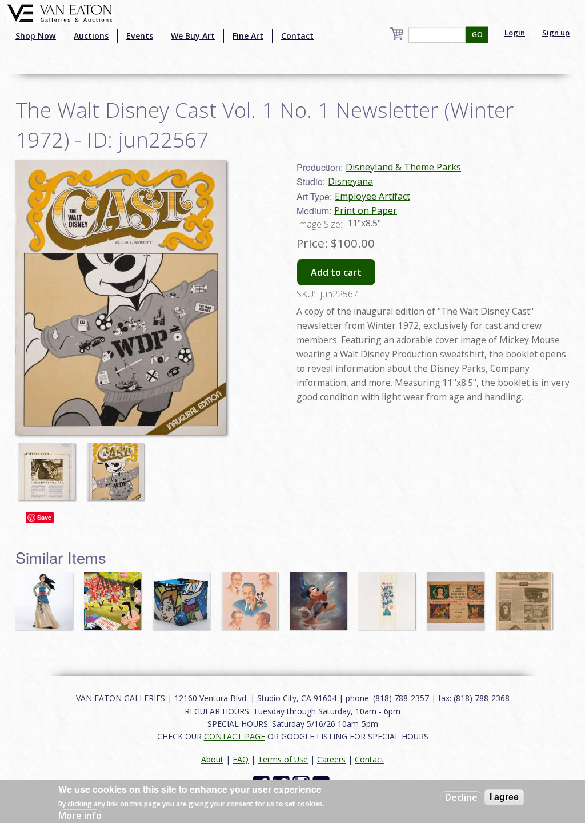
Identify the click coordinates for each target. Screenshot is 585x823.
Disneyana (350, 181)
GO (477, 34)
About (212, 759)
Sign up (556, 32)
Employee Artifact (372, 196)
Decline (461, 797)
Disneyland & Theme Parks (403, 167)
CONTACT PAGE (234, 736)
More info (80, 815)
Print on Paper (365, 210)
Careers (331, 759)
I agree (504, 797)
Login (514, 32)
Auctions (91, 35)
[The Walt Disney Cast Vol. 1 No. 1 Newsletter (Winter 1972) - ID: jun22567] (49, 466)
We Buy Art (193, 35)
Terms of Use (283, 759)
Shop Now (35, 35)
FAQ (241, 759)
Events (139, 35)
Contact (297, 35)
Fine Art (248, 35)
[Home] (60, 12)
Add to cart (336, 272)
